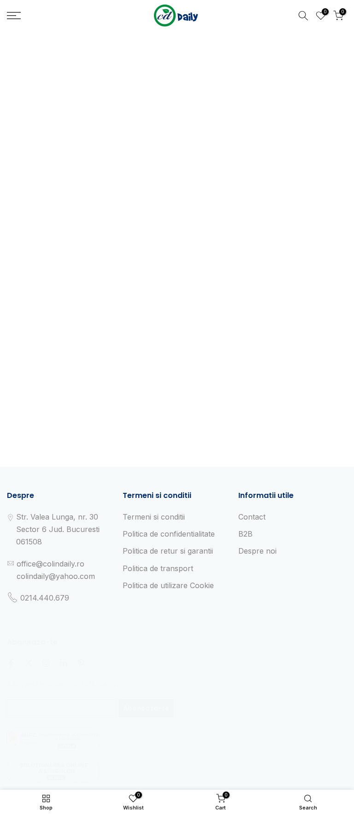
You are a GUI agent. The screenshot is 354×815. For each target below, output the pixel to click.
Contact (252, 516)
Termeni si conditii (154, 516)
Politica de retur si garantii (168, 550)
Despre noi (257, 550)
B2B (245, 533)
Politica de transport (158, 568)
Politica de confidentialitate (169, 533)
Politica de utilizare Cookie (168, 585)
